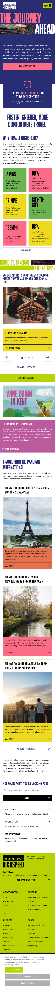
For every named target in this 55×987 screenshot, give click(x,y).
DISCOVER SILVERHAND (10, 449)
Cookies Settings (27, 983)
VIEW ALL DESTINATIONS (26, 749)
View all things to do (26, 367)
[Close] (51, 957)
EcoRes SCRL (22, 763)
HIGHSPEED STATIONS (28, 66)
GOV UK (44, 771)
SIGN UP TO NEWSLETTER (26, 880)
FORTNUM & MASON (13, 348)
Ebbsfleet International (14, 378)
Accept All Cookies (13, 970)
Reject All (27, 976)
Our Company (26, 250)
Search (26, 798)
